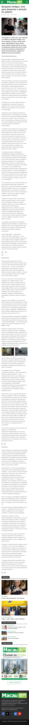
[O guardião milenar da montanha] (4, 632)
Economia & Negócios (7, 617)
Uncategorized (14, 14)
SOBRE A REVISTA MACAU (8, 708)
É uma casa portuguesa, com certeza (13, 598)
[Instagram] (7, 713)
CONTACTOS (5, 709)
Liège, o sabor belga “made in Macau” (13, 619)
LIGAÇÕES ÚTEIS (13, 709)
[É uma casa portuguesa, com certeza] (14, 587)
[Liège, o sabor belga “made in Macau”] (14, 608)
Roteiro (14, 636)
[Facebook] (3, 713)
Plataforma (5, 596)
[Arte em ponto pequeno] (4, 638)
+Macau (10, 636)
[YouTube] (19, 713)
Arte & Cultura (12, 631)
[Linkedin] (15, 713)
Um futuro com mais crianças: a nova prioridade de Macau (17, 628)
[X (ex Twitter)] (11, 713)
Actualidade (11, 625)
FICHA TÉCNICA (19, 708)
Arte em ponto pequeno (13, 638)
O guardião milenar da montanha (16, 632)
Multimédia (5, 577)
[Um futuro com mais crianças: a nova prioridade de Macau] (4, 627)
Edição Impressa (7, 643)
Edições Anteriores (14, 682)
